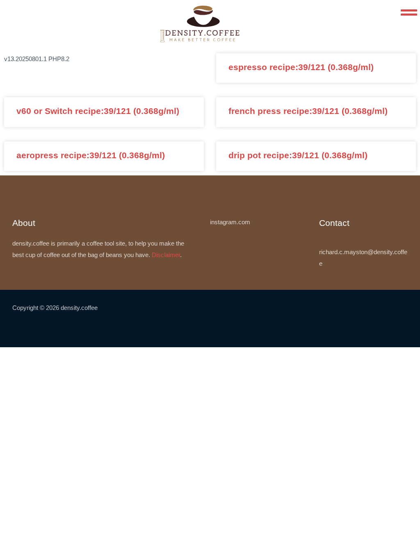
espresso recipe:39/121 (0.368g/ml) (301, 67)
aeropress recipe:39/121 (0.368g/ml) (90, 155)
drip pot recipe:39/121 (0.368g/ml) (298, 155)
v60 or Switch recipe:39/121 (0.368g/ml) (97, 111)
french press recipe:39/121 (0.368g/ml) (308, 111)
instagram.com (230, 222)
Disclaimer (166, 254)
